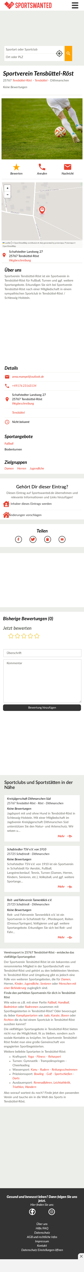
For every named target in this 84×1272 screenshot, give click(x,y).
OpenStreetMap (9, 246)
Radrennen (31, 1006)
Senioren (45, 983)
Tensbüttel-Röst (22, 80)
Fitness (41, 1056)
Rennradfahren (43, 1082)
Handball (63, 1002)
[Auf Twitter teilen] (33, 539)
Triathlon (17, 1087)
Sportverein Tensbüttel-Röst (38, 74)
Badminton (10, 1006)
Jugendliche (37, 468)
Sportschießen (63, 1074)
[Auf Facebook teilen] (19, 539)
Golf (49, 1074)
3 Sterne (23, 636)
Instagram (51, 1211)
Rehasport (54, 1056)
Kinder (19, 983)
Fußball (9, 443)
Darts (16, 1078)
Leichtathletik (61, 1082)
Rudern (44, 1069)
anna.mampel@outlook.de (28, 376)
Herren (21, 468)
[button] (42, 210)
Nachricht (68, 173)
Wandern (30, 1087)
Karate (55, 1015)
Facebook (32, 1211)
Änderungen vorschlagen (25, 515)
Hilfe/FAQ (42, 1228)
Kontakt (42, 1245)
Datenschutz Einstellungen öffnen (42, 1250)
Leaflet (8, 242)
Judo (47, 1015)
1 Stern (11, 636)
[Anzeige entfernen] (81, 1256)
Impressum (42, 1241)
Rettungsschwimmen (64, 1069)
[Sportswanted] (31, 5)
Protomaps (69, 242)
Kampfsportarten (26, 1015)
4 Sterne (30, 636)
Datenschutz (42, 1232)
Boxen (65, 1015)
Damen (9, 468)
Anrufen (42, 173)
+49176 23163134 (24, 385)
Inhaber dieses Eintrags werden (31, 503)
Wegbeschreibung (20, 260)
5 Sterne (36, 636)
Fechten (9, 1019)
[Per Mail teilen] (62, 539)
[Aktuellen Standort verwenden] (59, 53)
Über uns (42, 1224)
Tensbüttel (41, 80)
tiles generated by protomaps (52, 242)
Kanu (34, 1069)
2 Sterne (17, 636)
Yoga (31, 1056)
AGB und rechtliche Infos (42, 1237)
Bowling (39, 1074)
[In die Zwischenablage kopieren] (48, 539)
